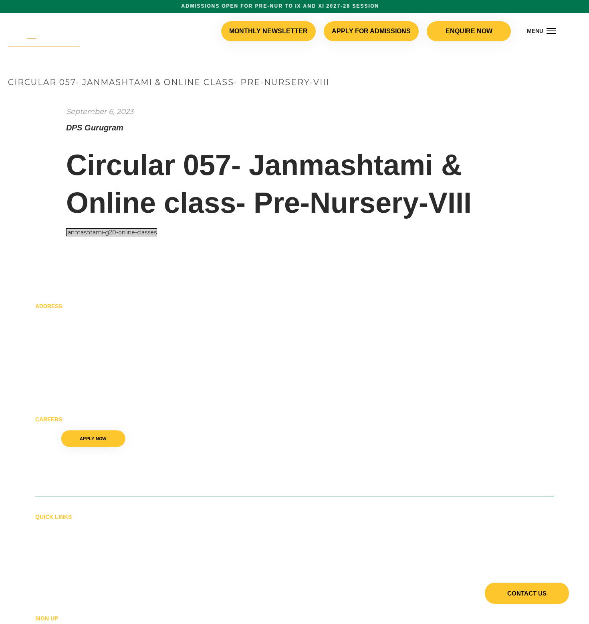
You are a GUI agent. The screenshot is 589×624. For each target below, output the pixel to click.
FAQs (42, 569)
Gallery (48, 529)
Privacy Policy (58, 583)
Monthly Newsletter (289, 31)
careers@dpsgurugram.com (74, 473)
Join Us (46, 542)
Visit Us (46, 556)
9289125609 (52, 457)
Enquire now (471, 31)
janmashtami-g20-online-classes (112, 232)
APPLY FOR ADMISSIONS (381, 31)
